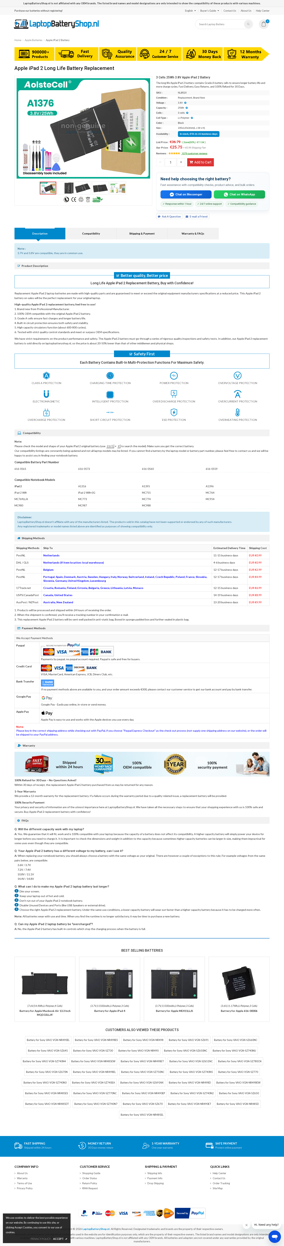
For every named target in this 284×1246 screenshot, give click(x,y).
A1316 (82, 486)
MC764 (210, 492)
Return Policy (89, 1183)
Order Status (89, 1178)
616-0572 (84, 468)
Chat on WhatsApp (242, 194)
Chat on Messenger (188, 194)
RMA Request (90, 1188)
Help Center (263, 10)
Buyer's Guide (208, 10)
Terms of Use (24, 1183)
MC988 (146, 505)
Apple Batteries (33, 40)
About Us (246, 10)
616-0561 (20, 468)
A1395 (146, 486)
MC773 (82, 499)
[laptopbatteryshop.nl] (56, 28)
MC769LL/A (21, 499)
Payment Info (154, 1178)
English (189, 10)
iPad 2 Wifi (20, 492)
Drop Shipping (155, 1183)
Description (40, 233)
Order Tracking (221, 1183)
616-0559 (212, 468)
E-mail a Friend (198, 216)
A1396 (210, 486)
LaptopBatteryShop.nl (96, 1229)
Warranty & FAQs (193, 233)
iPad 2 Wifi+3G (86, 492)
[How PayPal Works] (190, 1213)
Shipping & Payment (142, 233)
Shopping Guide (91, 1173)
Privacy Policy (25, 1188)
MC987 (82, 505)
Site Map (218, 1188)
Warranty (22, 1178)
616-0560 (148, 468)
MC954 (210, 499)
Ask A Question (171, 216)
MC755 (146, 492)
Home (17, 40)
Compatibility (91, 233)
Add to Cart (202, 162)
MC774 (146, 499)
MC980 (18, 505)
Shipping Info (154, 1173)
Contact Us (230, 10)
